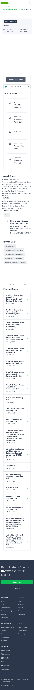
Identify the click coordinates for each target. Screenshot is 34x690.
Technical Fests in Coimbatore (14, 254)
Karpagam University (11, 262)
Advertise (21, 604)
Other (7, 215)
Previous (11, 285)
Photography (5, 637)
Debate (3, 630)
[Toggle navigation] (31, 3)
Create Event (17, 582)
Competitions (5, 611)
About (20, 601)
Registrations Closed (16, 79)
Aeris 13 (23, 262)
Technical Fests (10, 246)
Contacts (21, 611)
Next (24, 285)
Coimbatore (8, 258)
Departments (5, 608)
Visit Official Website (14, 87)
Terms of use (22, 627)
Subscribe (16, 588)
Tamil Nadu (19, 258)
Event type (4, 617)
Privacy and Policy (7, 679)
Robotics (4, 640)
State (3, 604)
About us (25, 679)
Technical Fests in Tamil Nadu (14, 250)
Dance (3, 634)
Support (20, 608)
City (2, 601)
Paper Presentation (7, 627)
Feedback (21, 614)
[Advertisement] (17, 57)
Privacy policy (23, 630)
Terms (18, 679)
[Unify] (5, 3)
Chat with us (6, 682)
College (3, 614)
